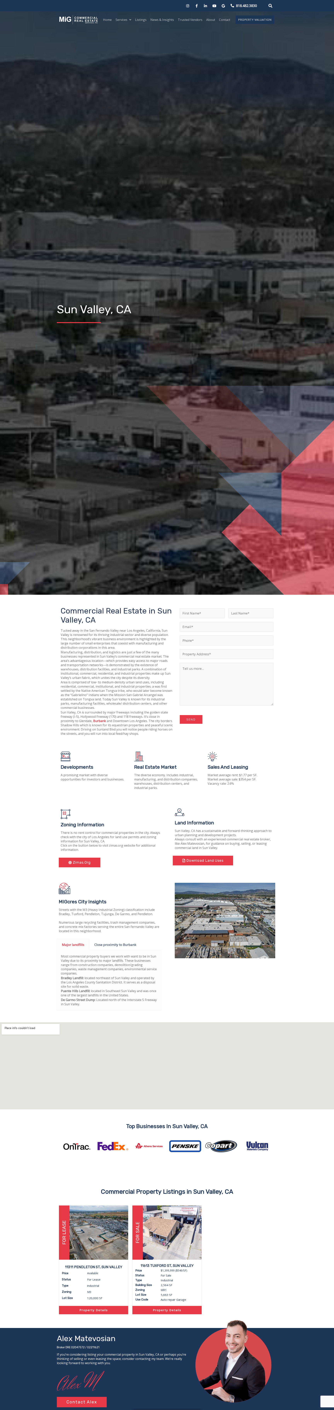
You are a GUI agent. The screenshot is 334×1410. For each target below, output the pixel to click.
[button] (270, 6)
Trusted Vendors (190, 20)
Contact (224, 20)
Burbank (99, 721)
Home (107, 20)
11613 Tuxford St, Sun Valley (167, 1266)
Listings (141, 20)
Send (191, 719)
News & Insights (162, 20)
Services (121, 20)
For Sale (137, 1232)
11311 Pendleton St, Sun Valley (93, 1267)
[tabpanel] (109, 980)
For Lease (64, 1233)
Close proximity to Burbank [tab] (115, 944)
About (210, 20)
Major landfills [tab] (73, 944)
